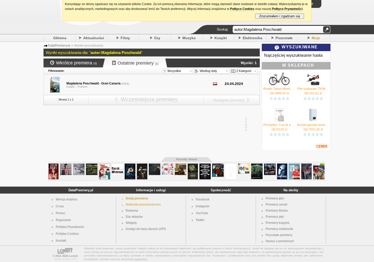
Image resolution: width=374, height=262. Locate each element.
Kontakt (61, 240)
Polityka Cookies (67, 234)
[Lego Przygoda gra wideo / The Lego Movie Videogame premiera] (319, 165)
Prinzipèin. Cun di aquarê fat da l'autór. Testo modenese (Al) (279, 125)
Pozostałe (284, 38)
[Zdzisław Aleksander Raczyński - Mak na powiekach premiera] (257, 165)
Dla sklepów (134, 217)
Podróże (83, 86)
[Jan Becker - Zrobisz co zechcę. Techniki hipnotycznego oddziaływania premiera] (205, 165)
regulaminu (140, 259)
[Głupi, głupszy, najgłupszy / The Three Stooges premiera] (104, 165)
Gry (157, 38)
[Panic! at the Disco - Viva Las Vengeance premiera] (66, 165)
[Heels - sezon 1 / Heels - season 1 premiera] (142, 165)
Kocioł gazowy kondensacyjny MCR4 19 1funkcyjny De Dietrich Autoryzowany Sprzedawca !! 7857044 (313, 125)
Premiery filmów (277, 210)
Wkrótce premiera (76, 62)
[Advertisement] (151, 124)
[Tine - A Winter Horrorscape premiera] (79, 165)
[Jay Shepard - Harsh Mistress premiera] (117, 165)
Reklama (132, 210)
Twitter (200, 220)
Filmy (125, 38)
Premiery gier (275, 198)
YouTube (202, 213)
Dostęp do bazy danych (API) (146, 229)
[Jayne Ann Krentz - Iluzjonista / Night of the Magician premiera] (53, 165)
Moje (316, 38)
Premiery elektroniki (279, 229)
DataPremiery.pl (80, 190)
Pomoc (60, 213)
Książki (220, 38)
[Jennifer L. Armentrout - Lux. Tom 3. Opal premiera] (130, 165)
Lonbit (73, 255)
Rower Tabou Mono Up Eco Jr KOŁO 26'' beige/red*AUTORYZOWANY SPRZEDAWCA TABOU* (279, 89)
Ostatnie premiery (138, 63)
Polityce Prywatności (287, 9)
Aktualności (93, 38)
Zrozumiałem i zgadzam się (279, 16)
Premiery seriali (276, 204)
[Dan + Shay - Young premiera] (180, 165)
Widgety (131, 223)
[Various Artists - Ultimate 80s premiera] (244, 165)
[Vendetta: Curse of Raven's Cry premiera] (218, 165)
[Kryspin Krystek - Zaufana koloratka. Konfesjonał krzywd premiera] (193, 165)
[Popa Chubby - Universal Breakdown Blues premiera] (270, 165)
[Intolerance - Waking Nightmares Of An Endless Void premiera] (155, 165)
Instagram (202, 206)
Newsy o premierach (280, 241)
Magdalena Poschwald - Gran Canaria (93, 83)
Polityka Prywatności (70, 227)
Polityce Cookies (242, 9)
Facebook (202, 199)
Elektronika (252, 38)
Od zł (279, 93)
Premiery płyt (275, 217)
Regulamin (63, 220)
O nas (60, 206)
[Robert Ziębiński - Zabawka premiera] (306, 165)
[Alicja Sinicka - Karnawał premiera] (282, 165)
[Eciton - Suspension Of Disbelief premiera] (92, 165)
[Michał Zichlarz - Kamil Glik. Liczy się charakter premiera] (294, 165)
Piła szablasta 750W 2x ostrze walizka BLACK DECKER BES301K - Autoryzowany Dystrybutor (313, 89)
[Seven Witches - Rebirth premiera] (231, 165)
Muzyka (189, 38)
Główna (59, 38)
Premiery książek (277, 223)
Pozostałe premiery (279, 235)
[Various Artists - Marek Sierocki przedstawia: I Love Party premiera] (168, 165)
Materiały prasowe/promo (143, 204)
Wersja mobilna (66, 199)
